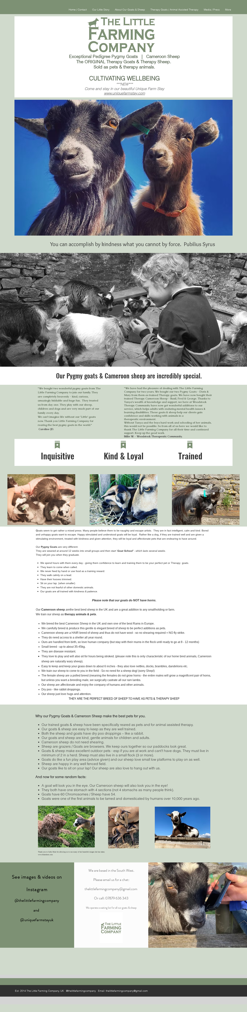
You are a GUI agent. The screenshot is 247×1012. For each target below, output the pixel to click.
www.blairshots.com (45, 855)
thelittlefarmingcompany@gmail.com (111, 889)
